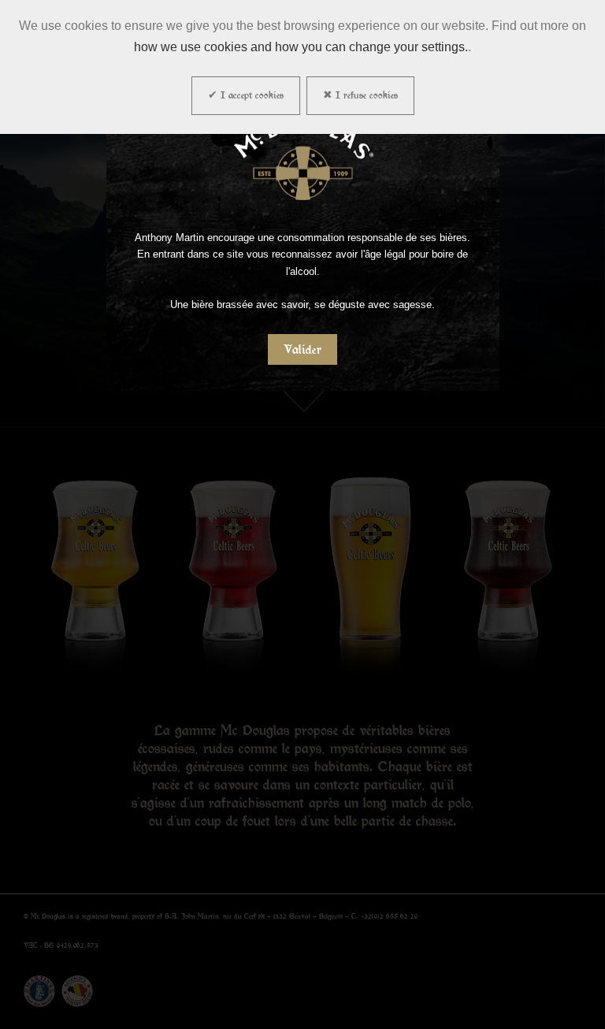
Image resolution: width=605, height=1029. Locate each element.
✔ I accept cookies (246, 95)
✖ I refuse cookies (360, 95)
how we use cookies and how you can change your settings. (301, 47)
